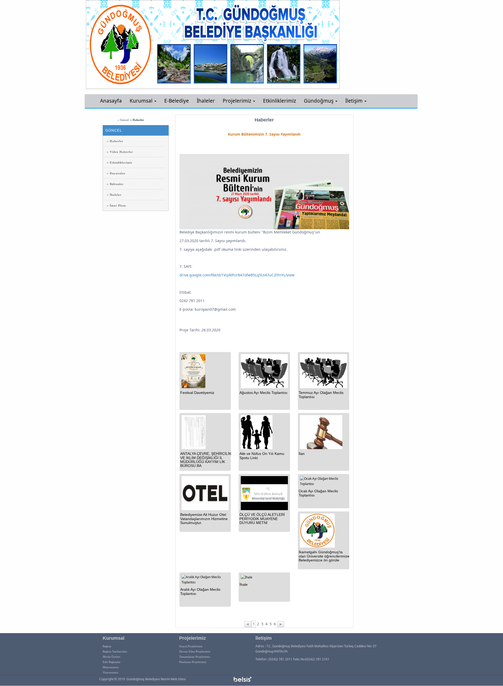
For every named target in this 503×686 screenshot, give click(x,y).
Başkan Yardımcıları (115, 651)
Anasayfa (111, 100)
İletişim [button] (354, 100)
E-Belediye (176, 100)
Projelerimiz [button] (238, 100)
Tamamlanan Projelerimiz (194, 656)
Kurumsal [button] (142, 100)
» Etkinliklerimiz (119, 162)
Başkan (107, 646)
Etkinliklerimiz (279, 100)
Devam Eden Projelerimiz (194, 651)
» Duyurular (116, 173)
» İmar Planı (116, 205)
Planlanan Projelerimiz (192, 661)
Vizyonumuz (110, 672)
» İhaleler (114, 194)
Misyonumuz (111, 667)
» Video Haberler (120, 151)
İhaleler (206, 100)
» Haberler (115, 141)
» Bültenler (115, 184)
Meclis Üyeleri (111, 656)
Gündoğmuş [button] (319, 100)
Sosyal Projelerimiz (191, 646)
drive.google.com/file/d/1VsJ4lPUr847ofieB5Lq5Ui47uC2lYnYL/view (236, 274)
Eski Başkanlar (112, 661)
